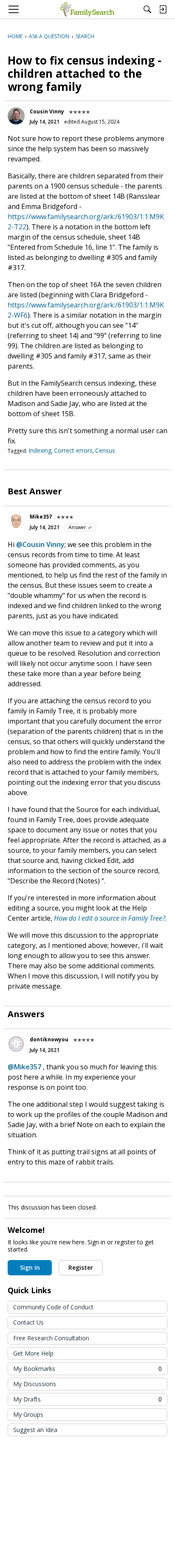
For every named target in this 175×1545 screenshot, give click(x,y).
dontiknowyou (49, 1039)
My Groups (28, 1414)
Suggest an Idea (35, 1430)
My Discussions (34, 1384)
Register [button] (80, 1267)
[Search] (147, 9)
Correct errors (73, 450)
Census (105, 450)
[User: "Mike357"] (16, 521)
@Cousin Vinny (40, 544)
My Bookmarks (87, 1369)
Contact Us (28, 1322)
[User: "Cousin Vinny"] (16, 115)
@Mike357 (24, 1066)
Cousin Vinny (47, 111)
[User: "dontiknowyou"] (16, 1043)
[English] (87, 9)
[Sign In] (162, 9)
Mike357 (41, 516)
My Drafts (87, 1399)
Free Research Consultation (51, 1338)
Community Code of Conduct (53, 1307)
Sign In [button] (30, 1267)
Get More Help (33, 1353)
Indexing (39, 450)
